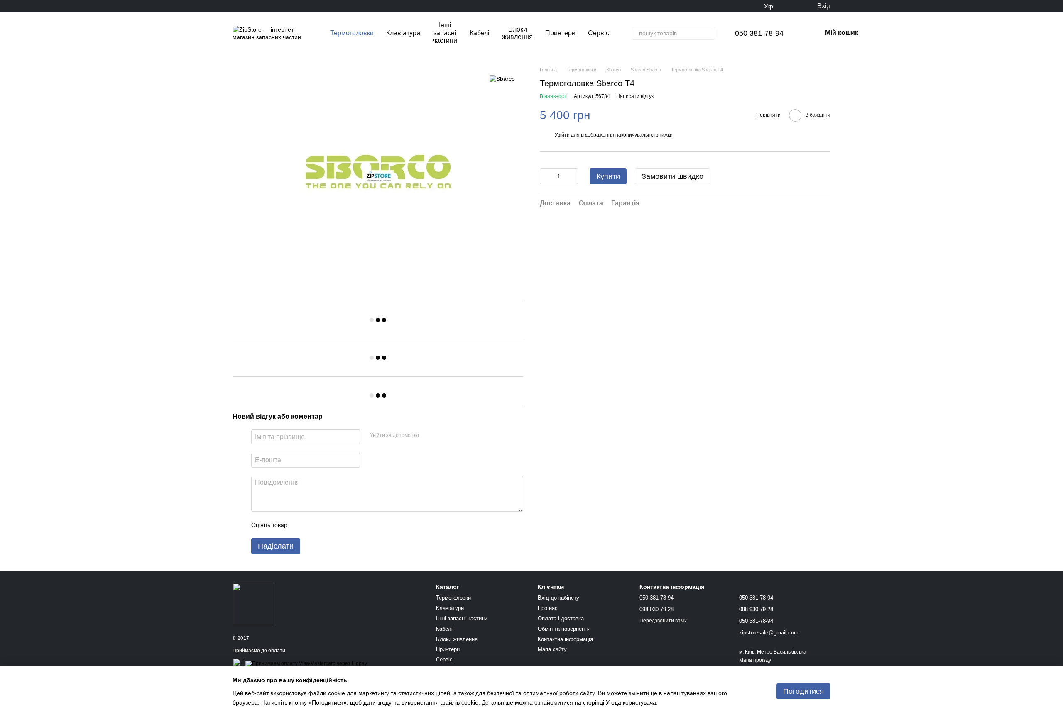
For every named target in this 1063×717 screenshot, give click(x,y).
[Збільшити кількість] (572, 176)
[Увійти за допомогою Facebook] (428, 436)
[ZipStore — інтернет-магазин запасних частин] (253, 603)
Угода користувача (631, 702)
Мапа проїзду (755, 660)
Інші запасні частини (445, 33)
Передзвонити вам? (663, 621)
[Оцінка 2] (314, 525)
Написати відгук (635, 96)
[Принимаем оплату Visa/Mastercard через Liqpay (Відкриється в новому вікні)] (306, 664)
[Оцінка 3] (327, 525)
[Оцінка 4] (341, 525)
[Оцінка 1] (301, 525)
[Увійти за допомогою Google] (441, 436)
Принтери (560, 33)
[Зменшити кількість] (546, 176)
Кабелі (480, 33)
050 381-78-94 (759, 33)
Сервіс (598, 33)
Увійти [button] (562, 135)
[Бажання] (793, 6)
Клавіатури (403, 33)
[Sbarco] (502, 79)
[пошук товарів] (708, 33)
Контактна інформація (565, 639)
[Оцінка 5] (354, 525)
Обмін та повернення (564, 629)
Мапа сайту (552, 649)
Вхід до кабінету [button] (558, 598)
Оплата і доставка (561, 618)
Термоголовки (352, 33)
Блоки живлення (517, 33)
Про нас (548, 608)
